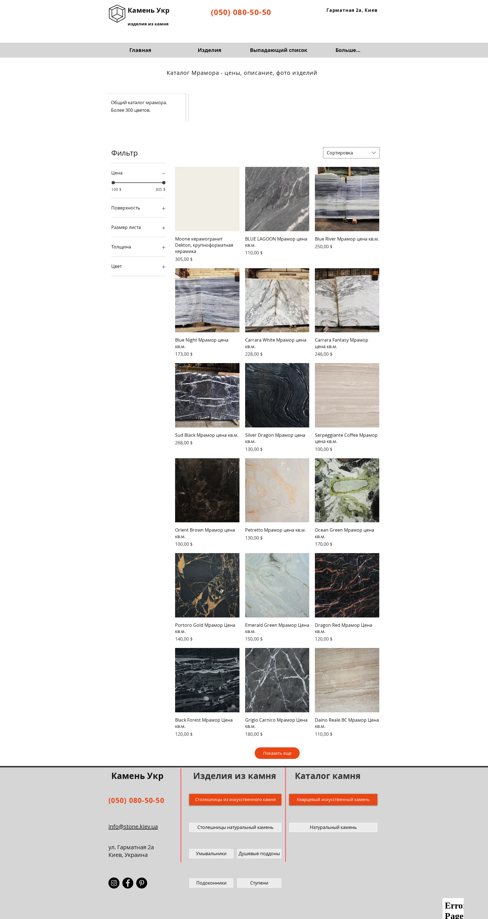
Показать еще (277, 753)
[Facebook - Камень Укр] (127, 883)
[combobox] (351, 152)
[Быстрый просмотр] (207, 199)
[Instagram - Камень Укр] (113, 883)
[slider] (113, 182)
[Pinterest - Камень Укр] (141, 883)
